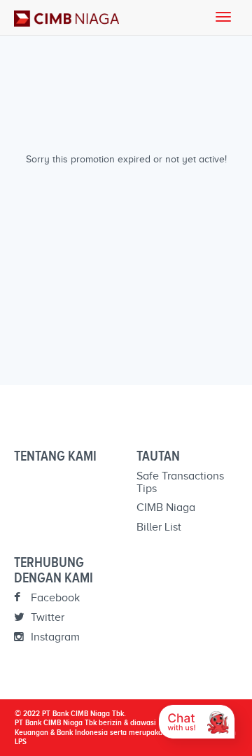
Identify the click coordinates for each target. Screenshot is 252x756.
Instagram (54, 637)
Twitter (46, 617)
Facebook (54, 598)
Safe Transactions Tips (180, 482)
